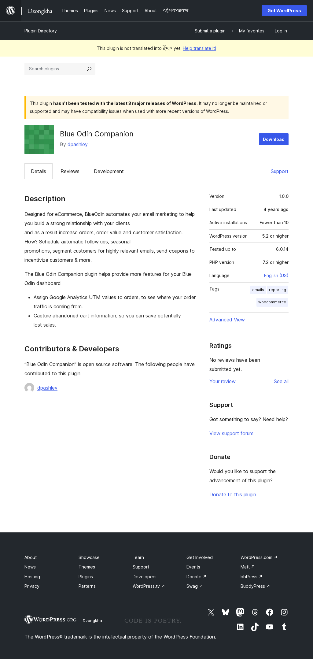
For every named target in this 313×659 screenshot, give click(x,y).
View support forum (231, 433)
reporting (277, 289)
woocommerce (272, 302)
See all (281, 381)
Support (280, 171)
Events (193, 566)
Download (274, 139)
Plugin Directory (40, 30)
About (30, 557)
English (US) (276, 275)
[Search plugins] (89, 69)
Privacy (31, 586)
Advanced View (227, 320)
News (30, 566)
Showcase (89, 557)
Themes (87, 566)
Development (109, 171)
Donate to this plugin (232, 494)
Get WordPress (284, 10)
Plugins (86, 576)
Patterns (87, 586)
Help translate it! (199, 48)
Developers (144, 576)
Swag (194, 586)
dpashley (78, 144)
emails (258, 289)
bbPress (252, 576)
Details (38, 171)
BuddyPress (255, 586)
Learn (138, 557)
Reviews (70, 171)
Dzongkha (92, 620)
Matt (248, 566)
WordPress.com (259, 557)
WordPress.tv (149, 586)
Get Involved (199, 557)
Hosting (32, 576)
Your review (222, 381)
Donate (196, 576)
